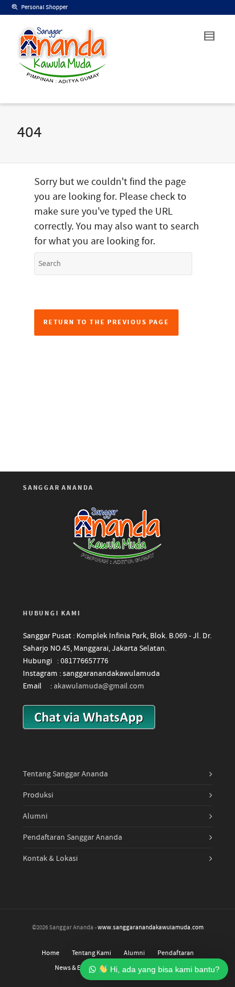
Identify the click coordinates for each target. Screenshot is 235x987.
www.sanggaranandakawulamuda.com (151, 928)
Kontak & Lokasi (50, 858)
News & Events (75, 968)
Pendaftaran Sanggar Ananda (72, 837)
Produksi (38, 795)
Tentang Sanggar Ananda (65, 774)
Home (50, 953)
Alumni (35, 816)
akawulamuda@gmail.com (99, 686)
